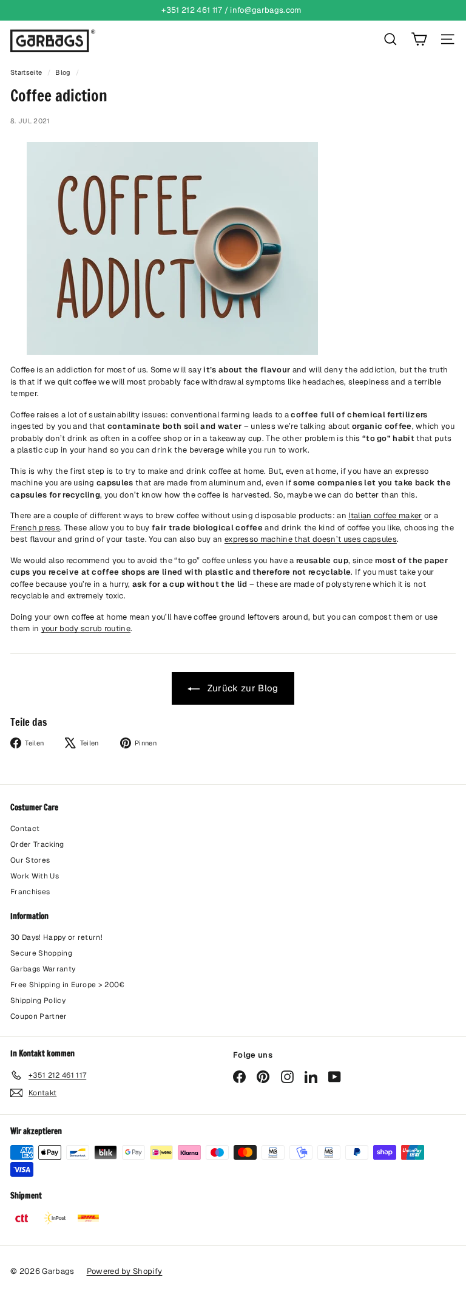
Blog (62, 72)
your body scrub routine (85, 628)
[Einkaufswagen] (419, 39)
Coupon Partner (38, 1016)
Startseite (27, 72)
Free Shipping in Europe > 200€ (67, 985)
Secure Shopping (41, 953)
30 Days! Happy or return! (56, 937)
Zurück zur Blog (241, 688)
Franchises (30, 892)
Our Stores (30, 860)
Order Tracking (37, 844)
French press (35, 527)
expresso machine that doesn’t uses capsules (311, 539)
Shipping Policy (38, 1000)
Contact (24, 828)
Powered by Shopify (125, 1271)
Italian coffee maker (385, 515)
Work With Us (34, 876)
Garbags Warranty (42, 969)
